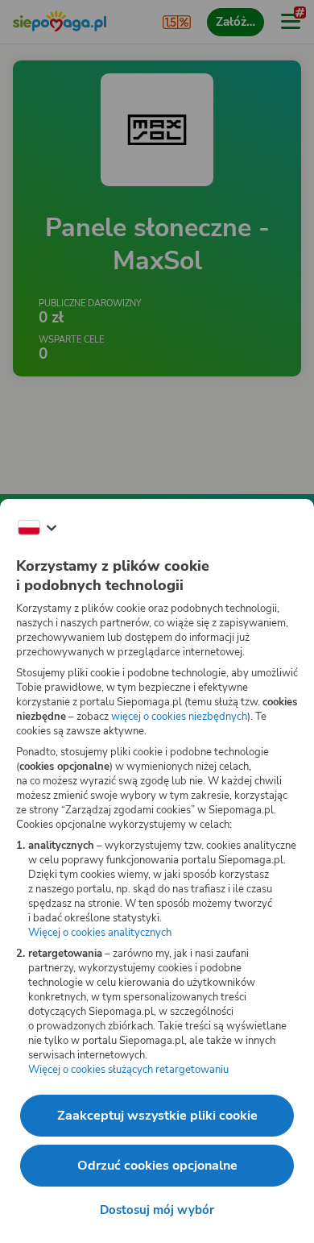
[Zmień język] (37, 528)
